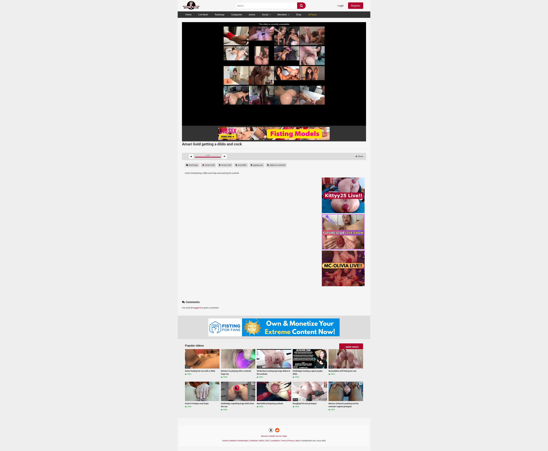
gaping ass (258, 165)
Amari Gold (209, 165)
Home (188, 14)
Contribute (253, 441)
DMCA (261, 441)
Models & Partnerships (239, 441)
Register (355, 5)
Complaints (275, 441)
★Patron (312, 14)
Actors (252, 14)
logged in (197, 308)
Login (341, 5)
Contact (225, 441)
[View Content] (191, 6)
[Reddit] (277, 430)
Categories (236, 14)
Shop (298, 14)
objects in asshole (277, 165)
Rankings (219, 14)
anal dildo (241, 165)
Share (360, 156)
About (297, 441)
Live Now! (203, 14)
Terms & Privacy (287, 441)
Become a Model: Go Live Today (274, 436)
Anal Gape (193, 165)
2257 (267, 441)
